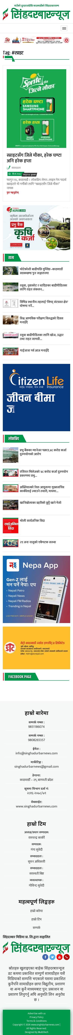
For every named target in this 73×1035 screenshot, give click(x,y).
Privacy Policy (36, 1017)
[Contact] (67, 958)
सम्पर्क (36, 928)
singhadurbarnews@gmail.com (36, 766)
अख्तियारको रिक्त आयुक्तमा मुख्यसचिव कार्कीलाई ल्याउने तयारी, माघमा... (42, 489)
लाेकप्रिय (13, 439)
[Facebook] (45, 958)
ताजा (11, 258)
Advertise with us (36, 1013)
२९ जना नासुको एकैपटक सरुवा (38, 542)
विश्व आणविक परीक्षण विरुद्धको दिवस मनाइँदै (41, 320)
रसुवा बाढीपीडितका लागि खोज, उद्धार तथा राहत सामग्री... (41, 337)
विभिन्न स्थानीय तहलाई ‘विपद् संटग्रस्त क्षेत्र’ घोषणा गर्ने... (44, 304)
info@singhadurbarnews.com (37, 753)
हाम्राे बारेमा (36, 712)
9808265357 (36, 740)
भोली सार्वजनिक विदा (32, 521)
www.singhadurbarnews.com (36, 806)
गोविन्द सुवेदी (36, 885)
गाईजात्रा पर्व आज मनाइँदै (34, 350)
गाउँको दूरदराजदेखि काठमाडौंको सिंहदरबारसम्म (36, 6)
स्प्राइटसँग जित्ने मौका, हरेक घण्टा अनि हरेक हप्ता (34, 158)
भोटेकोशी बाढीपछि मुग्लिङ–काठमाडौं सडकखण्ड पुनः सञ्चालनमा (41, 271)
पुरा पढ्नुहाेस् (13, 192)
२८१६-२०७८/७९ (36, 793)
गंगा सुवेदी (36, 849)
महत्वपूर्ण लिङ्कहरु (36, 901)
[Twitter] (52, 958)
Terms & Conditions (37, 1021)
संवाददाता (16, 168)
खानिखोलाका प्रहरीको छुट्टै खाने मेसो (41, 503)
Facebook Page (19, 677)
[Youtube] (60, 958)
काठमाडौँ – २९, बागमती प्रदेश (36, 780)
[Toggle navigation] (64, 28)
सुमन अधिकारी (36, 861)
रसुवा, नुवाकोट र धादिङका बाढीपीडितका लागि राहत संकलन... (43, 287)
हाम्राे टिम (36, 823)
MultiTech (43, 1032)
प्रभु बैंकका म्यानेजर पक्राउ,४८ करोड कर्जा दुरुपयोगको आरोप (43, 452)
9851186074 (36, 727)
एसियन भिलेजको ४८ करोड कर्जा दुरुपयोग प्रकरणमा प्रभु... (44, 474)
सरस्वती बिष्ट (36, 873)
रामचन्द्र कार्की (36, 838)
